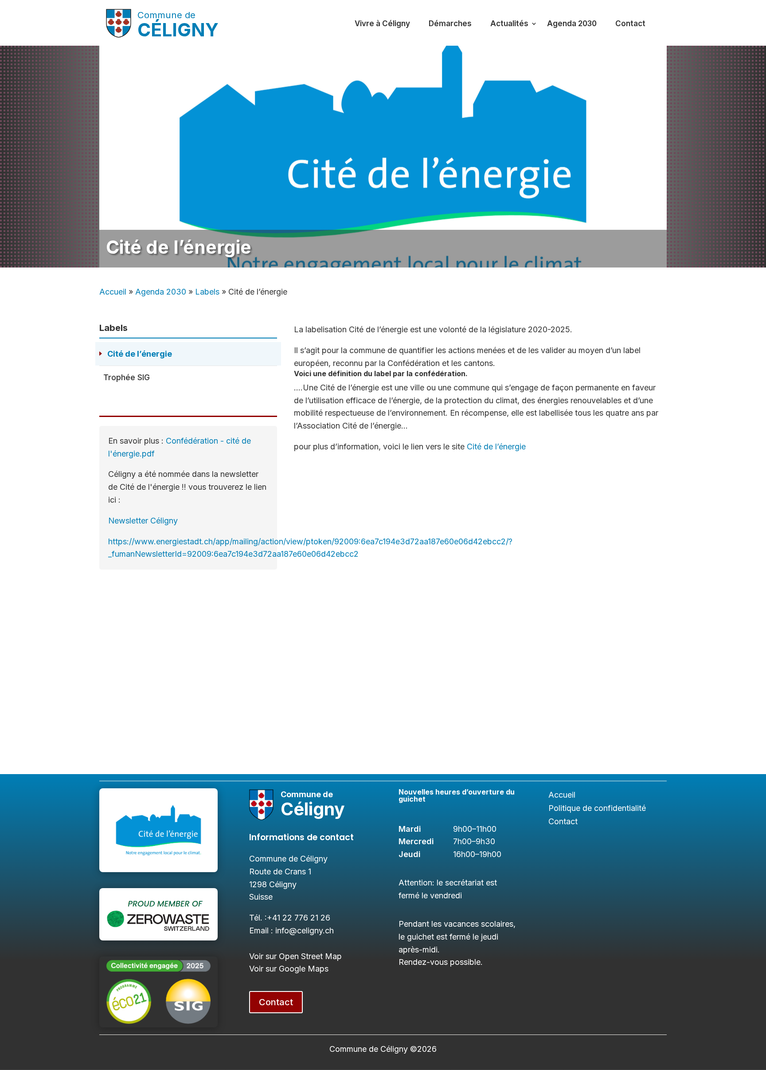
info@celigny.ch (304, 930)
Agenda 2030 (572, 23)
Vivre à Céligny (382, 23)
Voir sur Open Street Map (295, 956)
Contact (630, 23)
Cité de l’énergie (139, 353)
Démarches (450, 23)
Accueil (112, 291)
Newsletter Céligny (143, 520)
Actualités (509, 23)
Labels (207, 291)
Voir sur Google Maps (288, 968)
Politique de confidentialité (597, 809)
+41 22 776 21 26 (298, 917)
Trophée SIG (126, 377)
